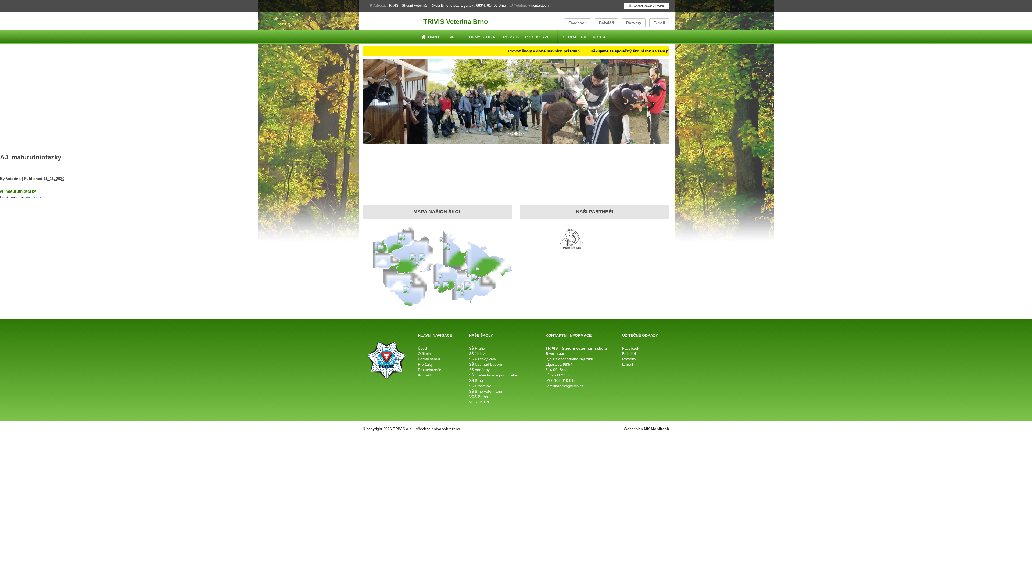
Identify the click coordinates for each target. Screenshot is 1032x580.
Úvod (433, 37)
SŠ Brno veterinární (485, 391)
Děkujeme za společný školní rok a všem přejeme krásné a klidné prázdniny (627, 51)
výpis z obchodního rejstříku (569, 359)
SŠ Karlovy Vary (482, 359)
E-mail (659, 23)
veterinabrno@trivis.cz (564, 386)
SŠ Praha (477, 348)
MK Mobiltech (656, 429)
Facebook (577, 23)
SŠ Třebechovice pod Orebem (495, 375)
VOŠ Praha (478, 396)
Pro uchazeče (540, 37)
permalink (33, 197)
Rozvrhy (633, 23)
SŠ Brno (476, 380)
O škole (453, 37)
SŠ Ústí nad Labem (485, 364)
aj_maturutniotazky (18, 191)
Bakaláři (606, 23)
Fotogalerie (573, 37)
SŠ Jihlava (478, 353)
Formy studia (481, 37)
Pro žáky (510, 37)
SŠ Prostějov (480, 386)
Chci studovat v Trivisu (648, 6)
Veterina (13, 178)
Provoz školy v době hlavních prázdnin (511, 51)
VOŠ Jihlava (479, 402)
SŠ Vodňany (479, 370)
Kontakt (601, 37)
